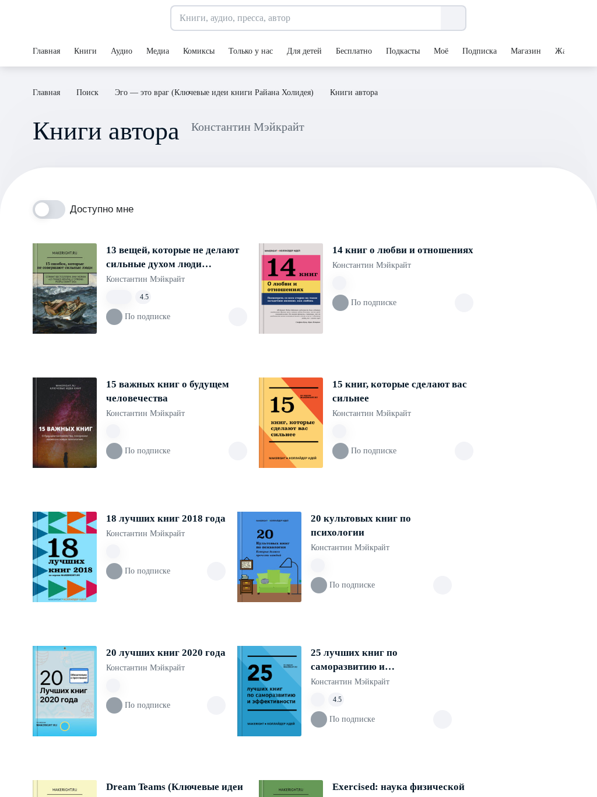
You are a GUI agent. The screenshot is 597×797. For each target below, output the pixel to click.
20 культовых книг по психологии (361, 525)
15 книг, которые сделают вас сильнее (399, 391)
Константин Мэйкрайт (145, 279)
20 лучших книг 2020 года (166, 652)
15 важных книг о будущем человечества (167, 391)
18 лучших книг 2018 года (166, 518)
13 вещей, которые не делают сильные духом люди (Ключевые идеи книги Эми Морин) (172, 257)
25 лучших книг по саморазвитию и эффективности (354, 660)
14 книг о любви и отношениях (402, 250)
